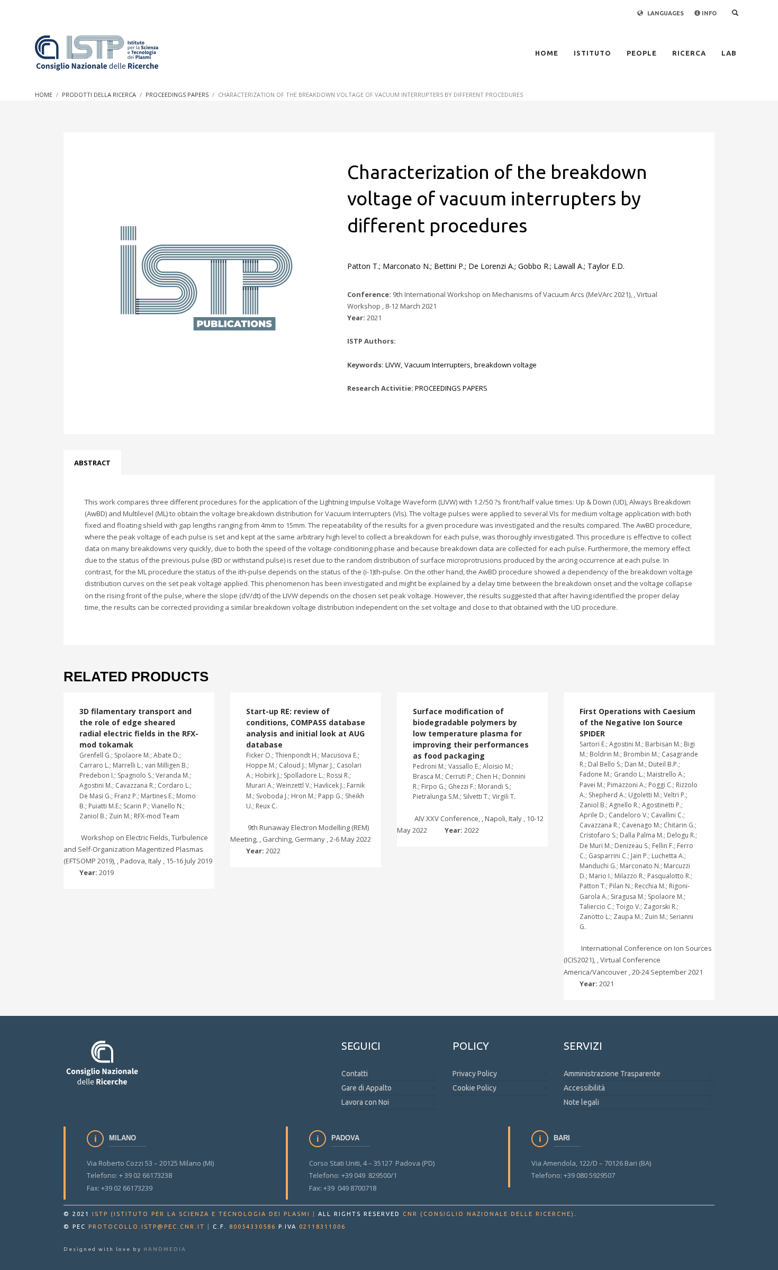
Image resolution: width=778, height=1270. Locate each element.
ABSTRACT (92, 462)
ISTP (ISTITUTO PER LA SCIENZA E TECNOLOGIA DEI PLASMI (201, 1214)
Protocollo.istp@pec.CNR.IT (146, 1226)
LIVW (393, 365)
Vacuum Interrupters (437, 365)
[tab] (92, 462)
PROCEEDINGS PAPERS (451, 388)
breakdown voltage (505, 365)
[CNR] (103, 1062)
